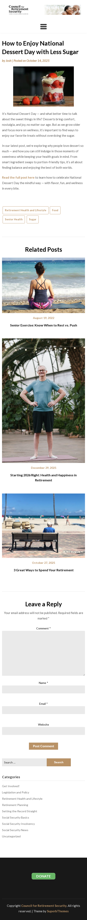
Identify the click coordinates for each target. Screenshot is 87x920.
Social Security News (15, 830)
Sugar (32, 219)
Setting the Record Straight (19, 811)
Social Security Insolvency (18, 823)
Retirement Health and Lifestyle (25, 210)
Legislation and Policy (15, 792)
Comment (43, 628)
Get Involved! (11, 786)
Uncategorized (11, 836)
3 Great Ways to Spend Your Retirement (44, 570)
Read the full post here (18, 177)
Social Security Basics (15, 817)
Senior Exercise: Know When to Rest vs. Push (43, 325)
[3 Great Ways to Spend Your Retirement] (43, 524)
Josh (8, 60)
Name (43, 682)
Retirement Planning (15, 805)
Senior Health (14, 219)
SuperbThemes (58, 911)
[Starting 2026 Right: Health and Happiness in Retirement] (43, 399)
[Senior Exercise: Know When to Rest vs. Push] (43, 284)
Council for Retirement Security (44, 905)
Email (43, 703)
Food (55, 210)
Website (43, 724)
